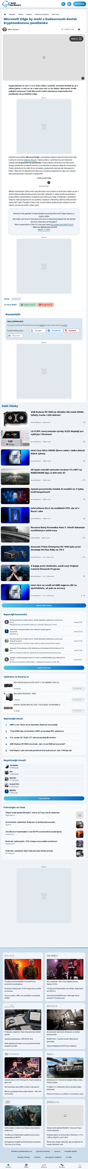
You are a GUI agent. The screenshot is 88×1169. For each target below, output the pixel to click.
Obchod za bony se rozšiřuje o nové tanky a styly (65, 1094)
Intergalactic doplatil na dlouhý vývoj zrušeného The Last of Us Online (23, 1143)
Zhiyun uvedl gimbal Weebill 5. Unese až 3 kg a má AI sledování (32, 813)
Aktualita (12, 14)
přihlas (41, 325)
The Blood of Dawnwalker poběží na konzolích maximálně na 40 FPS (22, 1136)
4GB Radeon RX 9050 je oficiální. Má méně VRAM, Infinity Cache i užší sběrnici (57, 413)
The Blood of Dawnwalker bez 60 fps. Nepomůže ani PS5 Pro (65, 990)
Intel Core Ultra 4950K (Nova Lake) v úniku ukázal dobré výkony (58, 452)
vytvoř (65, 325)
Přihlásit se (79, 4)
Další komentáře (44, 668)
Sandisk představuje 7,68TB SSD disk (19, 1039)
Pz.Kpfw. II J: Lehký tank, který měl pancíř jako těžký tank (64, 1088)
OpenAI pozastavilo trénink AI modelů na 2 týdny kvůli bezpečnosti (57, 490)
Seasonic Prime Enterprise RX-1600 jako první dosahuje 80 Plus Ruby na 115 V (56, 548)
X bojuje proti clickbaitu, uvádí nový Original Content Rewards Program (54, 567)
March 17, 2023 (44, 229)
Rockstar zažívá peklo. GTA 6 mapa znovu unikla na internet (31, 841)
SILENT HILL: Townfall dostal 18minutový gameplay (62, 1040)
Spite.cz (8, 825)
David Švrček (35, 538)
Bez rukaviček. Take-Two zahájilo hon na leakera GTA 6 (62, 983)
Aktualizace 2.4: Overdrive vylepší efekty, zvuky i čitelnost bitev (65, 1081)
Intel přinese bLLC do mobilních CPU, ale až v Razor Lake (55, 509)
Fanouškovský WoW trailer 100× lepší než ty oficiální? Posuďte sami (63, 997)
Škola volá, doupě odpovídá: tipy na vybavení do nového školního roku (65, 1143)
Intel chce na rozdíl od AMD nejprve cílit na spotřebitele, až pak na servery (54, 586)
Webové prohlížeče (42, 14)
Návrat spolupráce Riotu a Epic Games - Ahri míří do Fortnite (23, 1092)
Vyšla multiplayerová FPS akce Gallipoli (62, 1046)
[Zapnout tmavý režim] (69, 4)
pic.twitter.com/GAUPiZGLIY (62, 224)
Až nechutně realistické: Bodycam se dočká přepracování (30, 822)
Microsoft (55, 14)
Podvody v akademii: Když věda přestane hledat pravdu (29, 851)
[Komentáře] (79, 29)
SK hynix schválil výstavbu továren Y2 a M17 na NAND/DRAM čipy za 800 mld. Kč (56, 471)
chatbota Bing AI (30, 160)
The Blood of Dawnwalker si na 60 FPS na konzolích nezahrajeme (34, 832)
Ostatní (20, 14)
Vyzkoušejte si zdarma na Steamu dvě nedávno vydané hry (22, 1129)
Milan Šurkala (13, 30)
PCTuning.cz (10, 853)
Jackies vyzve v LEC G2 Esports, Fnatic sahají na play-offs (23, 1081)
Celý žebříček (44, 798)
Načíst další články (44, 605)
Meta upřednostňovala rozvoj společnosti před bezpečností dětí (22, 1045)
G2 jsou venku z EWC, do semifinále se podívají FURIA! (22, 997)
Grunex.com (10, 834)
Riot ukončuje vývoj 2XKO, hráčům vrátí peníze (22, 1087)
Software (29, 14)
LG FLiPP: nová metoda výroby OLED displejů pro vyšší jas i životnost (57, 433)
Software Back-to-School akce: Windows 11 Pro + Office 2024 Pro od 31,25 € (65, 1136)
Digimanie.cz (10, 815)
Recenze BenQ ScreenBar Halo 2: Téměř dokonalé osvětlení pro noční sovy (58, 529)
